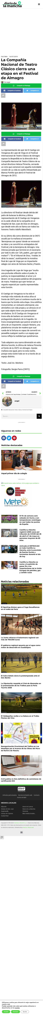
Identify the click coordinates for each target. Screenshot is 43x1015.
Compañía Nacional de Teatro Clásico (12, 409)
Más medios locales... (29, 813)
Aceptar (6, 1011)
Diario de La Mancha (28, 809)
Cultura (4, 56)
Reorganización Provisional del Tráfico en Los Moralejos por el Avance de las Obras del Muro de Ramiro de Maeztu (20, 748)
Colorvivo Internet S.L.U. (20, 823)
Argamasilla (4, 811)
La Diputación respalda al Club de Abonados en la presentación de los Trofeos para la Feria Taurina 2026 (21, 685)
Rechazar (15, 1011)
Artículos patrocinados (10, 795)
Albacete (3, 806)
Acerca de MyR (21, 797)
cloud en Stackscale (28, 827)
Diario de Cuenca (27, 806)
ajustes (17, 1008)
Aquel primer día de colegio (14, 473)
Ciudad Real (4, 816)
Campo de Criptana (7, 813)
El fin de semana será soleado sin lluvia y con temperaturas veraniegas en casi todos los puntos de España (30, 520)
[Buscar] (39, 416)
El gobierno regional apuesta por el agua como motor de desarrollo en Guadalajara (20, 646)
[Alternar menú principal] (39, 4)
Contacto (37, 795)
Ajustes (25, 1011)
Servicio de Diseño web (25, 795)
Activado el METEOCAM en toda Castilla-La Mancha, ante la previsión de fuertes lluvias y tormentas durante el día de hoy (30, 551)
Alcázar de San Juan (7, 809)
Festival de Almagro (27, 409)
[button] (21, 832)
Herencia (25, 811)
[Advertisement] (21, 31)
